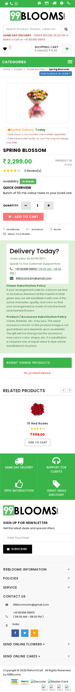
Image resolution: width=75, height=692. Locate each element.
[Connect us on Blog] (34, 633)
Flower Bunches (36, 69)
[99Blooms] (37, 15)
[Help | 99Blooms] (61, 3)
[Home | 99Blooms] (7, 4)
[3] (5, 49)
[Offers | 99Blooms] (39, 3)
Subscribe (19, 549)
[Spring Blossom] (37, 103)
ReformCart (35, 670)
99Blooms (14, 674)
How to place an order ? (56, 73)
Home (6, 69)
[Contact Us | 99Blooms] (12, 4)
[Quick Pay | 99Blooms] (47, 3)
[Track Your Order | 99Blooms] (54, 3)
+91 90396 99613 (26, 269)
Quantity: (11, 205)
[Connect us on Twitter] (25, 633)
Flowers (18, 69)
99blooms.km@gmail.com (34, 278)
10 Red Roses (37, 423)
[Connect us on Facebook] (15, 633)
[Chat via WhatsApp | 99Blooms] (16, 4)
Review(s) (32, 171)
